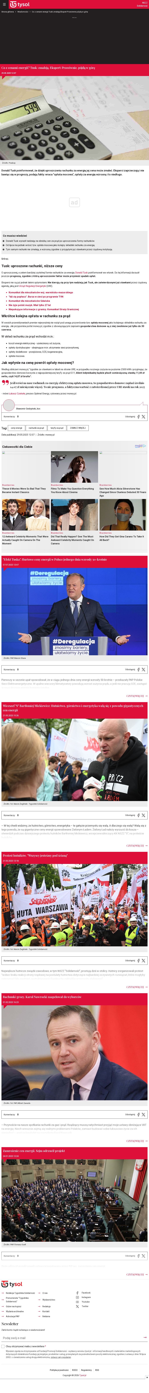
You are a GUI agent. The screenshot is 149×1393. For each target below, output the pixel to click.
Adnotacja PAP (12, 1316)
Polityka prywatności (59, 1370)
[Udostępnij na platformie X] (143, 416)
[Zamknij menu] (4, 4)
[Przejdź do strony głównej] (19, 4)
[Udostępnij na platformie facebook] (138, 416)
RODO (75, 1370)
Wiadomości (22, 12)
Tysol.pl (82, 1375)
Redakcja (46, 1306)
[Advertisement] (74, 40)
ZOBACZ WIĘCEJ (78, 428)
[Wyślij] (145, 1337)
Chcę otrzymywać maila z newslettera (26, 1346)
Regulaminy (86, 1370)
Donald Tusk (81, 272)
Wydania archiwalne (15, 1311)
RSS (97, 1370)
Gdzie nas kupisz (13, 1306)
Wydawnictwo (48, 1299)
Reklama (46, 1316)
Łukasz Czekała (17, 393)
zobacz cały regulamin (61, 1357)
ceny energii (16, 428)
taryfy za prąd (57, 428)
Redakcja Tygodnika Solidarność (20, 1293)
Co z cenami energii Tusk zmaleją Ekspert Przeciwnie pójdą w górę (60, 12)
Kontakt (45, 1311)
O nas (45, 1293)
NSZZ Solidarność (142, 4)
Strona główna (7, 12)
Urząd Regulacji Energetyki (33, 286)
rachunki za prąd (36, 428)
